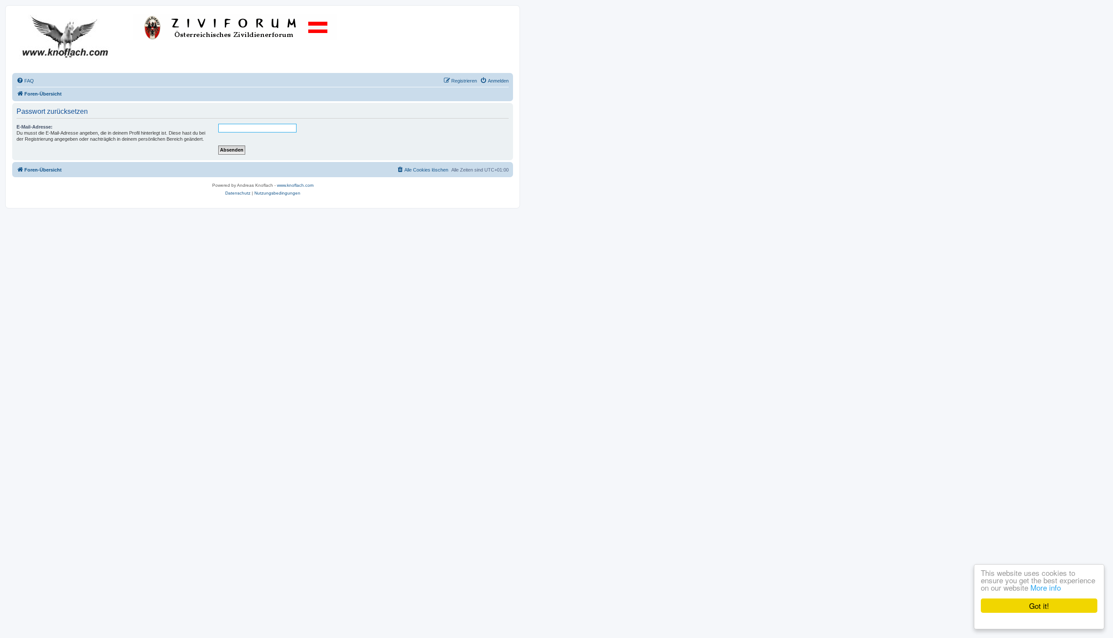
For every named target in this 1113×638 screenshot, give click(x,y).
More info (1045, 587)
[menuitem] (25, 81)
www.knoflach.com (295, 185)
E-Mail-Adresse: (35, 126)
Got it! (1039, 605)
